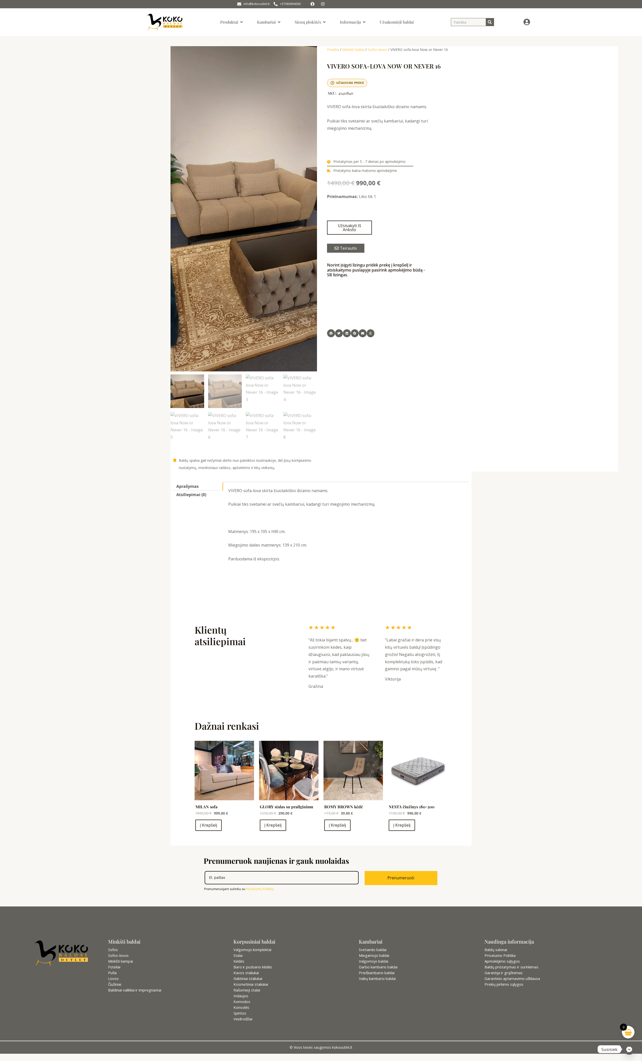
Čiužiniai (114, 984)
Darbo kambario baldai (378, 966)
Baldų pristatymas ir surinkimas (511, 966)
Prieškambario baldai (376, 972)
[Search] (490, 22)
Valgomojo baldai (373, 961)
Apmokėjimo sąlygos (502, 961)
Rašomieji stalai (246, 989)
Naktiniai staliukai (247, 978)
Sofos (113, 949)
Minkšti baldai (353, 49)
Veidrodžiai (242, 1018)
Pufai (112, 972)
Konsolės (241, 1007)
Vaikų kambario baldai (377, 978)
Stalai (238, 955)
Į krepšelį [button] (208, 825)
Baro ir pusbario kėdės (252, 966)
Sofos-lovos (377, 49)
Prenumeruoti (400, 878)
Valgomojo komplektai (252, 949)
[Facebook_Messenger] (629, 1049)
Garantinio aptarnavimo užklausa (512, 978)
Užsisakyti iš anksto (349, 227)
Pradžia (333, 49)
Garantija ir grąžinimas (504, 972)
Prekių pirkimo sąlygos (504, 984)
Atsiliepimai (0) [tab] (191, 494)
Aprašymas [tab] (187, 486)
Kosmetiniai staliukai (250, 984)
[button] (331, 333)
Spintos (239, 1013)
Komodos (241, 1001)
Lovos (113, 978)
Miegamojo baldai (374, 955)
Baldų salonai (496, 949)
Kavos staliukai (246, 972)
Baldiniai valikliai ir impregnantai (134, 989)
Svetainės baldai (372, 949)
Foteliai (114, 966)
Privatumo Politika (260, 889)
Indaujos (240, 995)
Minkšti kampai (120, 961)
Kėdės (238, 961)
